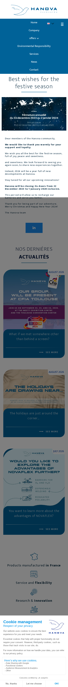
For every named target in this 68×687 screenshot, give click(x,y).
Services (34, 54)
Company (34, 30)
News (34, 62)
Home (34, 22)
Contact (34, 70)
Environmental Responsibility (34, 46)
